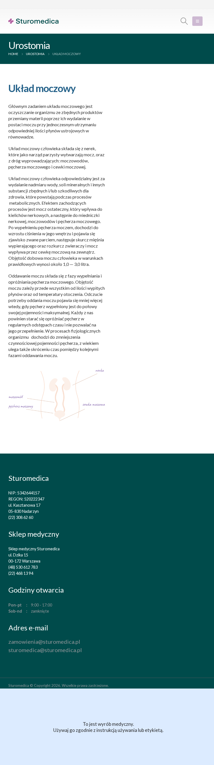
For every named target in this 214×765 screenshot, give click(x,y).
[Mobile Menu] (197, 21)
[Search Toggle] (184, 21)
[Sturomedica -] (33, 21)
